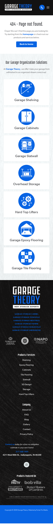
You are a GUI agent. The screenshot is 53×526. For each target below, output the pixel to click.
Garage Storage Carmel (26, 314)
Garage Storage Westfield (26, 321)
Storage (26, 389)
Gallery (26, 424)
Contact (26, 429)
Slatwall (26, 380)
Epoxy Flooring (26, 365)
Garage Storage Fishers (26, 324)
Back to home (26, 44)
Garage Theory (13, 69)
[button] (48, 7)
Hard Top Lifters (26, 394)
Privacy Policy (26, 434)
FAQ (26, 415)
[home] (17, 7)
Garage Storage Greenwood (26, 330)
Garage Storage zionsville (26, 317)
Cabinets (26, 370)
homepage (28, 34)
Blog (26, 420)
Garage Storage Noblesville (26, 327)
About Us (26, 410)
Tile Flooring (26, 375)
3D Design (26, 385)
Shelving (26, 360)
